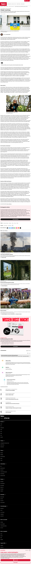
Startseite (1, 6)
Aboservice (1, 547)
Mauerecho (1, 487)
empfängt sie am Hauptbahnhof (20, 165)
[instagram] (8, 418)
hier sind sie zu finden (26, 356)
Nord (1, 435)
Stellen (1, 458)
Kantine (1, 535)
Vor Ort (1, 510)
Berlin (1, 433)
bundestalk (1, 481)
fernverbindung (2, 483)
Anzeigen (1, 539)
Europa (7, 6)
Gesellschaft (2, 427)
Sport (1, 431)
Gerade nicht (26, 550)
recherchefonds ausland (3, 471)
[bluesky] (7, 418)
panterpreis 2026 (2, 475)
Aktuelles (1, 452)
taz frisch (1, 498)
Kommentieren (5, 225)
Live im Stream (2, 512)
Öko (1, 425)
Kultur (1, 429)
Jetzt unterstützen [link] (15, 219)
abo (0, 466)
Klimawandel (2, 446)
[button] (30, 0)
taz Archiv (1, 527)
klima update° (2, 485)
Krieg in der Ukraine (11, 6)
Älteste (30, 350)
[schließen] (30, 550)
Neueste (27, 350)
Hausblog (1, 454)
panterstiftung (2, 473)
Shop (1, 537)
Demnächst (2, 508)
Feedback (1, 545)
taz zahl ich (1, 500)
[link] (11, 4)
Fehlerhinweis (9, 225)
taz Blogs (1, 522)
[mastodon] (5, 418)
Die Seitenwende (2, 456)
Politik (4, 6)
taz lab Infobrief (2, 502)
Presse (1, 460)
